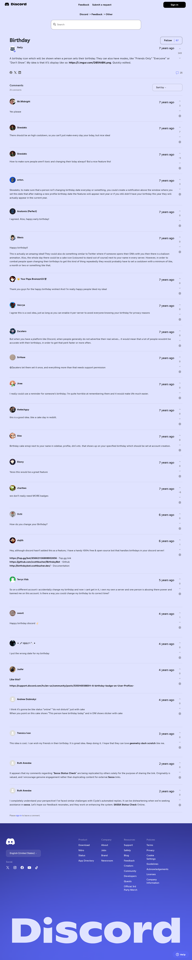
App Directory (86, 861)
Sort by (160, 87)
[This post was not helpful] (179, 58)
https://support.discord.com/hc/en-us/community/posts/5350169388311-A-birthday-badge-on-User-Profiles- (72, 686)
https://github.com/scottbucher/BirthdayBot (35, 562)
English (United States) (22, 853)
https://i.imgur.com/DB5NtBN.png (90, 62)
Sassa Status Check (65, 773)
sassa (27, 804)
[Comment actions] (179, 115)
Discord (84, 14)
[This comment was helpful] (179, 101)
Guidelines (152, 864)
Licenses (151, 874)
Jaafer (20, 669)
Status (81, 855)
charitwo (21, 488)
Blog (126, 855)
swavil (20, 613)
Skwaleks (22, 128)
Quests (128, 881)
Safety (127, 850)
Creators (128, 866)
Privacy (150, 850)
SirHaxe (21, 357)
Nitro (81, 850)
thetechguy (23, 410)
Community (130, 871)
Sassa (111, 777)
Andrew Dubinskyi (26, 699)
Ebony (20, 462)
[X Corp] (15, 72)
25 (180, 73)
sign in (19, 816)
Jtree (19, 384)
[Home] (15, 5)
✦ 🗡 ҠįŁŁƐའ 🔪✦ (26, 643)
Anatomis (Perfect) (27, 211)
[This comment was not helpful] (179, 110)
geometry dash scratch (143, 743)
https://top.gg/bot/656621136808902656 (33, 558)
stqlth (20, 540)
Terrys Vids (22, 579)
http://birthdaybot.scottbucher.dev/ (30, 566)
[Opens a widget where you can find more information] (180, 955)
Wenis (20, 237)
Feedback (83, 5)
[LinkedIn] (19, 72)
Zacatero (21, 331)
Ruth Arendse (24, 763)
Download (84, 845)
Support (128, 845)
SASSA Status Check (125, 804)
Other (109, 14)
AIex (19, 436)
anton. (20, 180)
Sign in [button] (174, 5)
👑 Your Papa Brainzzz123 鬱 (32, 279)
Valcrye (21, 305)
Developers (130, 876)
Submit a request (101, 5)
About (104, 845)
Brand (104, 855)
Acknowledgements (157, 869)
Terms (150, 845)
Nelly (20, 47)
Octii (19, 514)
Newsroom (107, 861)
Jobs (103, 850)
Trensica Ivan (24, 733)
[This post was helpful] (179, 48)
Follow (168, 40)
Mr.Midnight (23, 101)
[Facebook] (11, 72)
